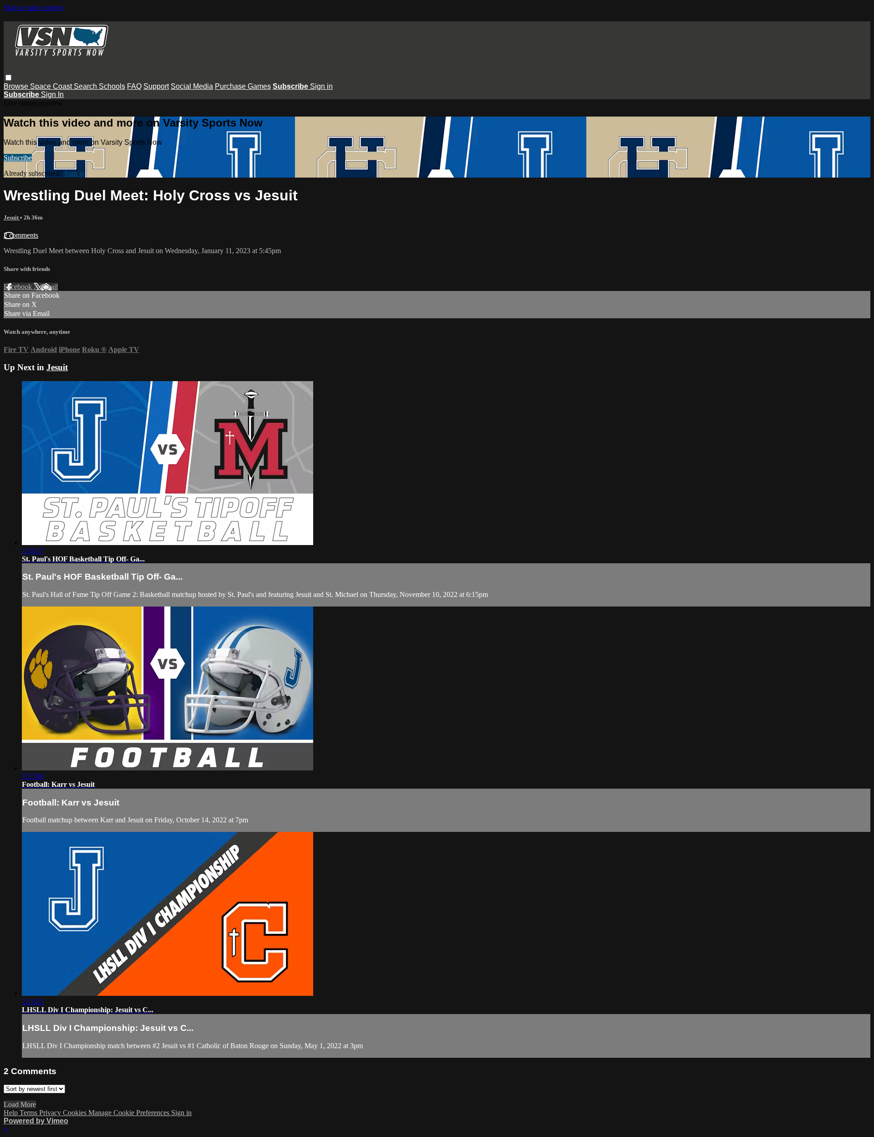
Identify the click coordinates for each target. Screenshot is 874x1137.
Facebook (19, 287)
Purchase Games (243, 86)
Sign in (321, 86)
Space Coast (52, 86)
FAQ (134, 86)
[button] (8, 78)
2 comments (21, 235)
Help (12, 1113)
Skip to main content (33, 7)
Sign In (52, 94)
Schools (112, 86)
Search (86, 86)
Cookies (75, 1113)
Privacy (51, 1113)
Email (49, 287)
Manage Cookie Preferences (129, 1113)
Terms (29, 1113)
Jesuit (12, 217)
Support (156, 86)
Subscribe (18, 158)
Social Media (192, 86)
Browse (17, 86)
